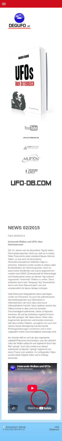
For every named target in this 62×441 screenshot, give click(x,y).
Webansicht (54, 429)
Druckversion (11, 427)
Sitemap (22, 427)
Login (57, 427)
